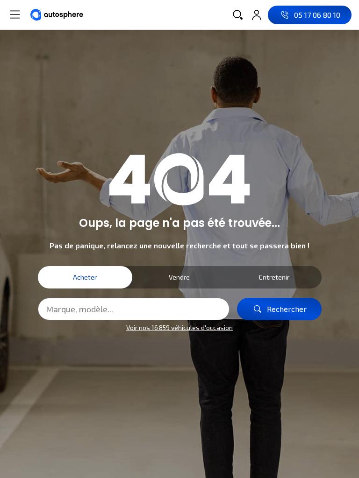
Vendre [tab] (179, 277)
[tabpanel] (180, 315)
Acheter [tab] (85, 277)
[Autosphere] (57, 15)
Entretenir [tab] (274, 277)
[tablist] (180, 277)
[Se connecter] (256, 14)
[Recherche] (237, 14)
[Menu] (14, 14)
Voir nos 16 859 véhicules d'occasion (179, 327)
